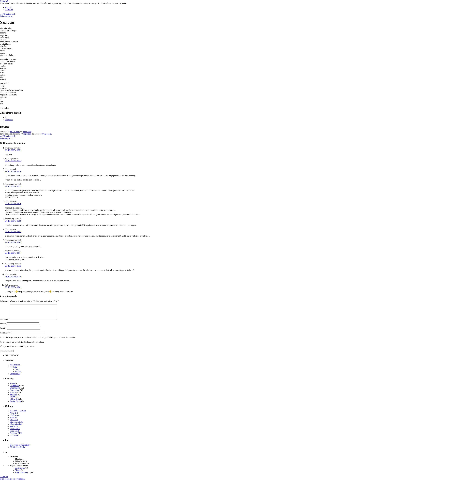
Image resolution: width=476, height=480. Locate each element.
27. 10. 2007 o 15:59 (13, 221)
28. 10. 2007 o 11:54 (13, 276)
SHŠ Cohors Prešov (18, 447)
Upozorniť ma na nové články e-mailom (18, 346)
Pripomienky (15, 374)
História (18, 371)
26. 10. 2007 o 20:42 (13, 161)
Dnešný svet (20, 468)
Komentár (4, 319)
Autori (17, 369)
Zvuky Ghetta (15, 401)
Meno (3, 324)
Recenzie (13, 394)
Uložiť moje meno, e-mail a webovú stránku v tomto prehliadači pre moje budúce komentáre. (39, 337)
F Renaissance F (7, 14)
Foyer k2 (8, 7)
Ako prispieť (15, 365)
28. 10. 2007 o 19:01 (13, 287)
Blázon (17, 470)
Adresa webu (5, 333)
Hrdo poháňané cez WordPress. (12, 479)
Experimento (15, 388)
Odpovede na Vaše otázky (20, 445)
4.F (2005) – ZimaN (18, 411)
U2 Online (14, 435)
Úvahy (12, 397)
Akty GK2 (14, 413)
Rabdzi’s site (15, 429)
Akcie (12, 383)
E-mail (3, 328)
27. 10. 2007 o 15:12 (13, 186)
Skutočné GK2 (16, 433)
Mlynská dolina (16, 424)
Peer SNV (14, 426)
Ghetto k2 (4, 1)
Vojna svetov (6, 16)
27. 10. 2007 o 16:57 (13, 232)
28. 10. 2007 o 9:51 (12, 253)
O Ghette (13, 367)
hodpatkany (27, 132)
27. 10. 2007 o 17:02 (13, 242)
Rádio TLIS (14, 431)
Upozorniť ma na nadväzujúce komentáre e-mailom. (23, 342)
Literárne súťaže (16, 422)
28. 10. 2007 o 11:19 (13, 266)
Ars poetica (26, 134)
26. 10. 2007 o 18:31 (13, 150)
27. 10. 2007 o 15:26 (13, 204)
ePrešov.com (15, 415)
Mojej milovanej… (22, 472)
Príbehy (13, 392)
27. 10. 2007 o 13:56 (13, 171)
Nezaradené (14, 390)
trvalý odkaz (46, 134)
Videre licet (14, 399)
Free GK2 (14, 420)
